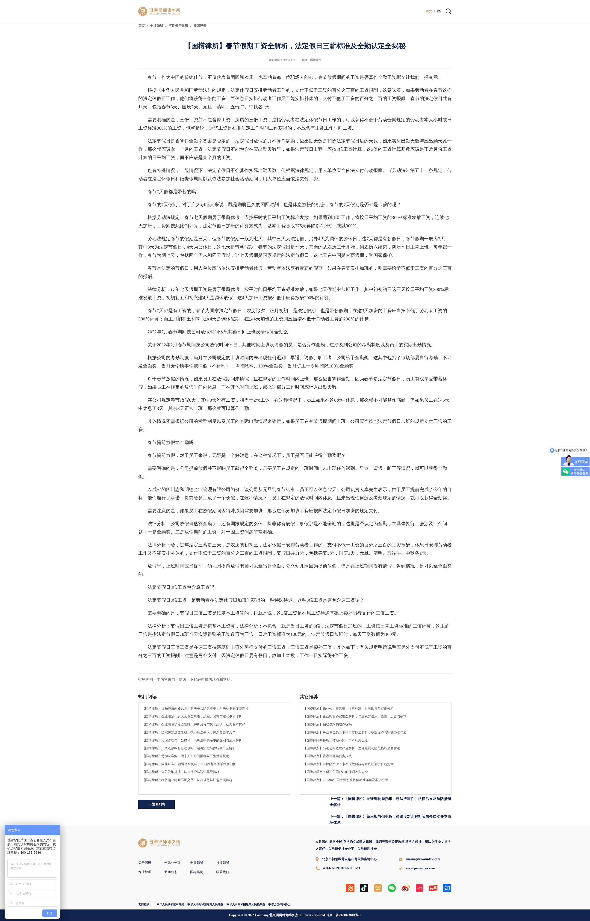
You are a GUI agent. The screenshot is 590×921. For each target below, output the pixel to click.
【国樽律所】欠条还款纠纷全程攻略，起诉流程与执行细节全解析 (189, 748)
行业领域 (222, 863)
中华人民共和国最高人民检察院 (246, 904)
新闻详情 (200, 25)
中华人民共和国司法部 (170, 904)
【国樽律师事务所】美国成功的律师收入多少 (335, 772)
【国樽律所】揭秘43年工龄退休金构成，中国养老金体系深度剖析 (189, 764)
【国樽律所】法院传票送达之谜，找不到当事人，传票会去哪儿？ (189, 732)
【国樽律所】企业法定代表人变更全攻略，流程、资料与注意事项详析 (192, 716)
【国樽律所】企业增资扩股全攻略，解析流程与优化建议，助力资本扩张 (193, 724)
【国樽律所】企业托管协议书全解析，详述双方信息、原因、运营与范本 (355, 716)
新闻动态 (170, 872)
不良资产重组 (178, 25)
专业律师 (144, 872)
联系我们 (222, 872)
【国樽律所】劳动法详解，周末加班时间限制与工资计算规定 (185, 756)
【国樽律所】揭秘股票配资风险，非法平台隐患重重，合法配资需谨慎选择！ (197, 708)
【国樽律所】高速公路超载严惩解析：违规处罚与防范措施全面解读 (351, 748)
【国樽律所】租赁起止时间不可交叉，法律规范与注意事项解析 (187, 780)
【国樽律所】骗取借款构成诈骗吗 (327, 724)
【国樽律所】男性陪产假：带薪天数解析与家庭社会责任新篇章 (348, 764)
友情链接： (145, 904)
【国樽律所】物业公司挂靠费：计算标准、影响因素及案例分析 (348, 708)
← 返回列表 (156, 804)
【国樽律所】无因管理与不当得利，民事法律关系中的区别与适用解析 (192, 740)
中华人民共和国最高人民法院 (205, 904)
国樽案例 (196, 872)
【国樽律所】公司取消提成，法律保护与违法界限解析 (180, 772)
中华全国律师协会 (279, 904)
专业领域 (156, 25)
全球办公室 (172, 863)
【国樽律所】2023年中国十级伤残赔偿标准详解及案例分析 (345, 780)
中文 (429, 11)
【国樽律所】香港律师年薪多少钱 (327, 756)
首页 (141, 25)
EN (439, 11)
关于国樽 (144, 863)
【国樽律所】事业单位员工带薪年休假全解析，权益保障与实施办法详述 (355, 732)
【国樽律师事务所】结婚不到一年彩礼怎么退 (335, 740)
